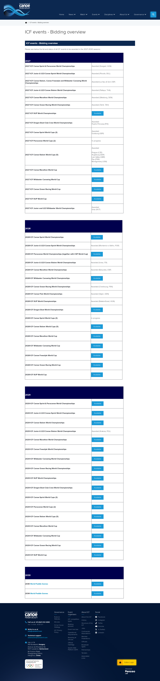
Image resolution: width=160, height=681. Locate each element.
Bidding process (70, 625)
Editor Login (129, 662)
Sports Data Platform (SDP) (73, 649)
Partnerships (86, 650)
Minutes (57, 622)
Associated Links (85, 657)
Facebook (101, 617)
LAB (126, 673)
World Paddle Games (39, 584)
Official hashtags (71, 644)
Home (61, 14)
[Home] (17, 10)
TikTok (100, 623)
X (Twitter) (101, 629)
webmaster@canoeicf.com (37, 637)
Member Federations (86, 637)
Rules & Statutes (57, 618)
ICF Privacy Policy (58, 631)
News (71, 14)
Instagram (101, 620)
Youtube (101, 626)
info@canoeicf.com (35, 631)
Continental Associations (86, 632)
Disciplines (108, 14)
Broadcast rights (85, 646)
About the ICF (86, 617)
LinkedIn (101, 633)
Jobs (83, 628)
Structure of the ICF (87, 624)
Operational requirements (72, 633)
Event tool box (73, 629)
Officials (84, 642)
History (84, 620)
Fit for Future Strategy (58, 626)
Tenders (84, 653)
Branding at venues (72, 638)
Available (97, 113)
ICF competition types (73, 620)
